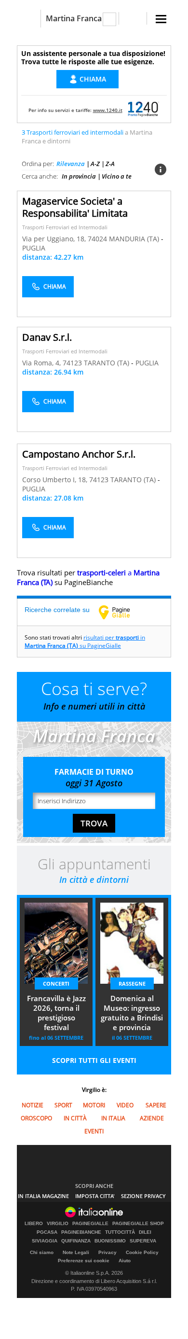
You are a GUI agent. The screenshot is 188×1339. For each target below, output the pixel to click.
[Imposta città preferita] (28, 19)
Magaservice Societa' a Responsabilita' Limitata (75, 207)
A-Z (95, 163)
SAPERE (156, 1105)
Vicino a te (117, 176)
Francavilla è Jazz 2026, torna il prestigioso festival (56, 1012)
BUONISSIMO (110, 1241)
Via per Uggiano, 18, (55, 238)
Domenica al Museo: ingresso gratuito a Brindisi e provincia (132, 1012)
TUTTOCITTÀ (120, 1232)
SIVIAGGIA (44, 1241)
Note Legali (76, 1252)
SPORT (63, 1105)
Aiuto (125, 1260)
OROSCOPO (36, 1118)
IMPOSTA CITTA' (95, 1196)
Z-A (110, 163)
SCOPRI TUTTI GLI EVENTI (94, 1060)
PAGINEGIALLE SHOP (138, 1223)
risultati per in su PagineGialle (85, 641)
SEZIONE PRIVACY (143, 1196)
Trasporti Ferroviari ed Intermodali (64, 227)
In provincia (79, 176)
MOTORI (94, 1105)
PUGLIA (33, 247)
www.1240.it (107, 110)
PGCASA (47, 1232)
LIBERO (34, 1223)
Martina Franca (74, 18)
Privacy (107, 1252)
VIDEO (125, 1105)
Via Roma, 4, (42, 362)
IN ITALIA (113, 1118)
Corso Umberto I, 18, (55, 479)
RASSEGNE (132, 983)
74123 (72, 362)
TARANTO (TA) (107, 362)
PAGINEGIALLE (90, 1223)
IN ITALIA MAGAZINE (43, 1196)
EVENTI (94, 1131)
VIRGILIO (57, 1223)
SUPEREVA (143, 1241)
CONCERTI (56, 983)
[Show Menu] (161, 19)
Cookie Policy (142, 1252)
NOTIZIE (32, 1105)
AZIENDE (152, 1118)
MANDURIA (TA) (135, 238)
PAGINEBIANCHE (81, 1232)
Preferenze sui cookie (83, 1260)
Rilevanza (70, 163)
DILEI (145, 1232)
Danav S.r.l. (47, 337)
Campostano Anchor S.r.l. (78, 453)
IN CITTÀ (75, 1118)
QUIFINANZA (76, 1241)
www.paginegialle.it (121, 612)
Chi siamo (42, 1252)
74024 (97, 238)
